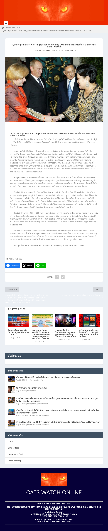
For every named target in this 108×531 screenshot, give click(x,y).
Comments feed (15, 454)
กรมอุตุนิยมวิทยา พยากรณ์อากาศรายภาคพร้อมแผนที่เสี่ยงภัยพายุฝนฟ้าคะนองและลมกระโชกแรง (41, 334)
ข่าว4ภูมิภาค (31, 390)
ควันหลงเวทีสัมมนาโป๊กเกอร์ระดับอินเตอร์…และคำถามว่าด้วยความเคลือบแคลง (48, 377)
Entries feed (13, 448)
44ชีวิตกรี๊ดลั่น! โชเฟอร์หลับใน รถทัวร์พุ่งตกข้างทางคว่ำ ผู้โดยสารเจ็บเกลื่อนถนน (65, 333)
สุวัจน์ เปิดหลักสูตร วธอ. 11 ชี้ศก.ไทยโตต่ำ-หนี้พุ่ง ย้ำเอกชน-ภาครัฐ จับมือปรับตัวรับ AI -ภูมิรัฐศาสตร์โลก (58, 422)
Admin (47, 50)
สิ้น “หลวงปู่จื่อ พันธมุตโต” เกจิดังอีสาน (31, 388)
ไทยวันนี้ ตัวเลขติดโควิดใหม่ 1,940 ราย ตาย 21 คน (18, 332)
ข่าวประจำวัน (13, 27)
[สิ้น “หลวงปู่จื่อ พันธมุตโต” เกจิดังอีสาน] (11, 389)
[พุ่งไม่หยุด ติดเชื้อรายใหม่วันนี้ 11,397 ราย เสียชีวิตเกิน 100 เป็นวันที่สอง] (89, 320)
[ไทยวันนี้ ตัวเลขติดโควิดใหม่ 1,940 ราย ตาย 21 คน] (18, 320)
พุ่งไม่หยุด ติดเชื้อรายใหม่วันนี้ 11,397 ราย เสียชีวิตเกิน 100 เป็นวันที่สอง (88, 333)
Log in (11, 441)
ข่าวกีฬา (30, 380)
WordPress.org (14, 460)
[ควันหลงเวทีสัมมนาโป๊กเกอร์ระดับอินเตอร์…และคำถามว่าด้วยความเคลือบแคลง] (11, 379)
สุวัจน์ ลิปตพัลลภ (42, 403)
